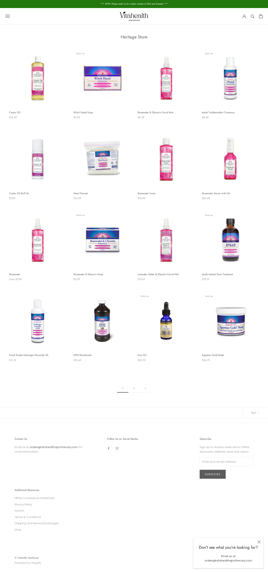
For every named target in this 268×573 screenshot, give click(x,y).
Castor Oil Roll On (19, 193)
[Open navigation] (7, 16)
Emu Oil (142, 355)
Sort (254, 413)
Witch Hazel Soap (83, 112)
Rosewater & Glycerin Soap (88, 274)
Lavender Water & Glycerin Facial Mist (158, 274)
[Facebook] (108, 448)
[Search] (253, 16)
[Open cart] (261, 16)
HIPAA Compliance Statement (35, 498)
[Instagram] (117, 448)
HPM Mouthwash (82, 355)
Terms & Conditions (28, 517)
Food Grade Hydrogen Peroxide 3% (28, 355)
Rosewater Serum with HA (216, 193)
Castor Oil (14, 112)
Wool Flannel (80, 193)
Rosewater (14, 274)
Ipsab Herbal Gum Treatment (217, 274)
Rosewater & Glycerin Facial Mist (155, 112)
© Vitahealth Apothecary (27, 557)
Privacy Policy (23, 504)
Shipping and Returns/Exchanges (37, 523)
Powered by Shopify (28, 563)
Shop (18, 530)
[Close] (259, 542)
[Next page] (145, 388)
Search (19, 511)
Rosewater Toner (147, 193)
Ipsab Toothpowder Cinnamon (218, 112)
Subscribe (212, 474)
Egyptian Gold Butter (213, 355)
